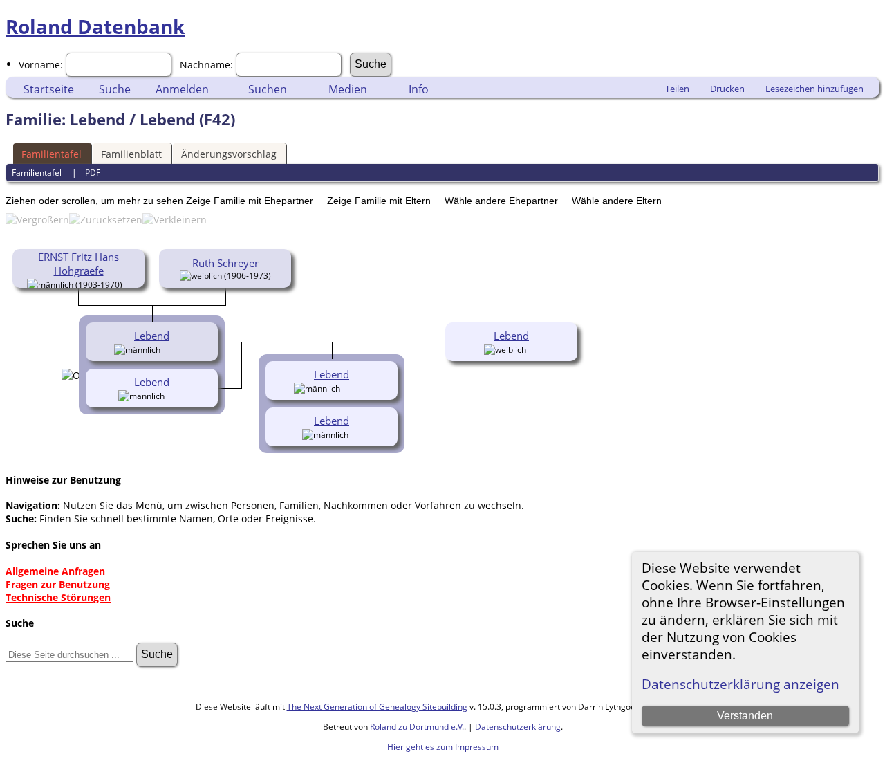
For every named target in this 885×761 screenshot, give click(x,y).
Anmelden (182, 89)
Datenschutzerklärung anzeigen (740, 684)
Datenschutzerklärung (518, 727)
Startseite (49, 89)
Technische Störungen (58, 597)
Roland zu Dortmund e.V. (417, 727)
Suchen (267, 89)
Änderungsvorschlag (229, 154)
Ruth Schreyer (225, 263)
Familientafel (51, 154)
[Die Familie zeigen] (183, 349)
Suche (115, 89)
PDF (92, 172)
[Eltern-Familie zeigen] (128, 284)
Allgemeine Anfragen (55, 571)
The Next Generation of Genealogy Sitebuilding (377, 707)
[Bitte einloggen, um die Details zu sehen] (167, 349)
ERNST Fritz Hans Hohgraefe (78, 263)
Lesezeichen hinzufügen (814, 88)
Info (419, 89)
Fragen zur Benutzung (58, 584)
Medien (347, 89)
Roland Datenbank (95, 26)
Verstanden (745, 716)
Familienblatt (131, 154)
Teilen (677, 88)
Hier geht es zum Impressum (443, 747)
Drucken (727, 88)
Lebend (151, 335)
